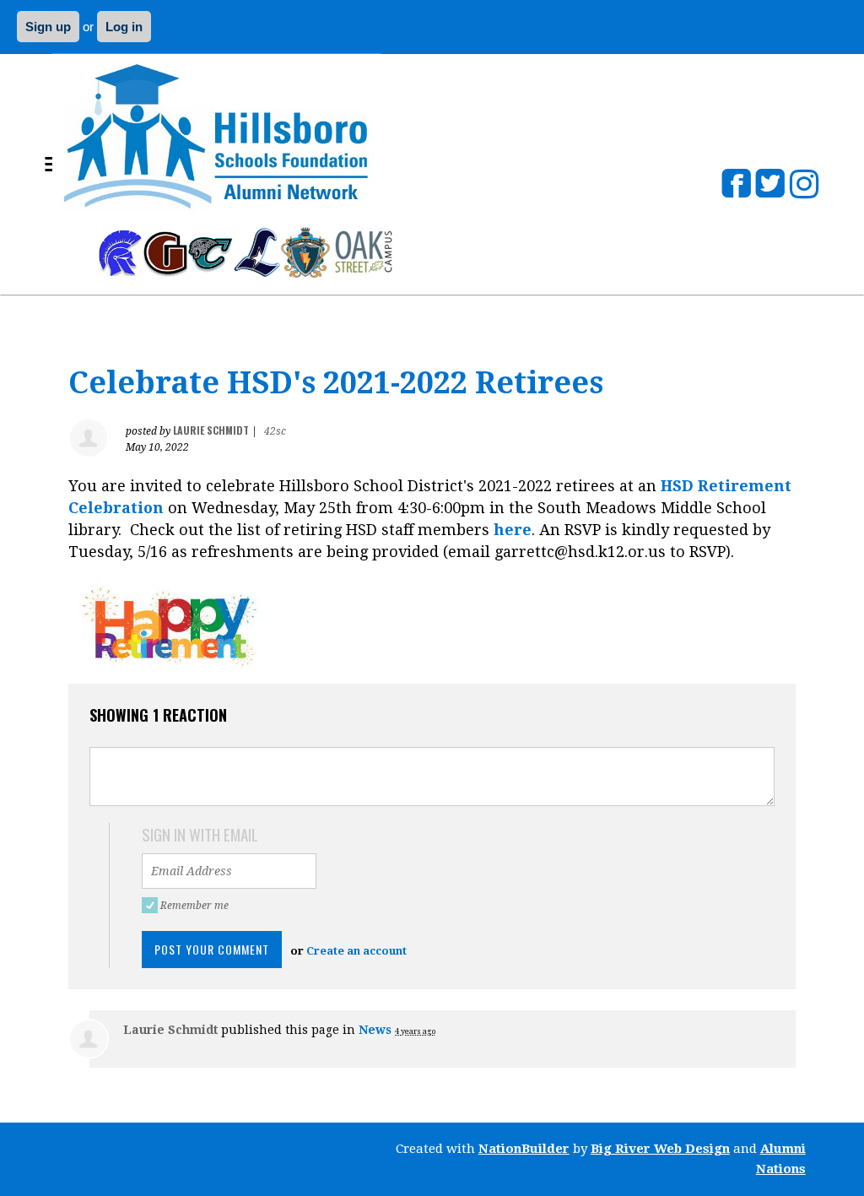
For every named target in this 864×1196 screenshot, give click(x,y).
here (513, 529)
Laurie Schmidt (211, 430)
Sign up (48, 26)
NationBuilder (524, 1148)
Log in (124, 26)
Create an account (356, 950)
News (375, 1029)
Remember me (197, 906)
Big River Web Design (660, 1148)
